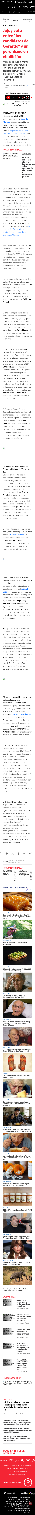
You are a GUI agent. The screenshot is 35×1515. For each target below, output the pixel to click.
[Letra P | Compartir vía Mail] (30, 853)
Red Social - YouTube (28, 1460)
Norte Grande (21, 1471)
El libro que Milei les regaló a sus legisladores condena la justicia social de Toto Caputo (17, 1438)
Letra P (7, 20)
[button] (17, 456)
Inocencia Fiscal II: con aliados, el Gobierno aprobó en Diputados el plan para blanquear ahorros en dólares (17, 1422)
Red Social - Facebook (16, 1460)
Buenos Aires (26, 1466)
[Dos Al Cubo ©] (9, 1493)
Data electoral (15, 11)
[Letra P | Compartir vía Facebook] (18, 853)
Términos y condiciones (15, 1510)
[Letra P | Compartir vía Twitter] (12, 853)
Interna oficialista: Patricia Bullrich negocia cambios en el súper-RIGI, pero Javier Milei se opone (18, 1430)
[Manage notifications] (30, 1503)
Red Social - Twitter (11, 1460)
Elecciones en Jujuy (14, 862)
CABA (9, 1469)
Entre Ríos (24, 1469)
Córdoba (11, 1471)
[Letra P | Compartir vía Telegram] (24, 853)
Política (15, 20)
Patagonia (13, 1474)
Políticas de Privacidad (26, 1511)
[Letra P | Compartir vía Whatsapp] (6, 853)
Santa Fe (16, 1469)
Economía (16, 1466)
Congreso (22, 1474)
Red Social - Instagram (22, 1460)
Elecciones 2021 (20, 860)
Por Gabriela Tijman (6, 85)
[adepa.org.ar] (24, 1493)
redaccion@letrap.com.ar (22, 1508)
